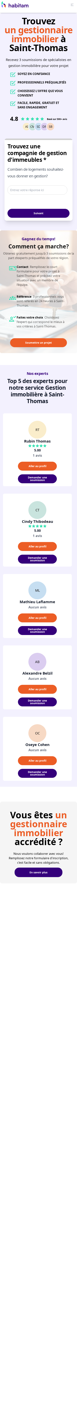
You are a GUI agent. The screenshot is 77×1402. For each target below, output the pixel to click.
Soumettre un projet (38, 342)
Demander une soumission (37, 479)
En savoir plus (38, 872)
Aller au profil (37, 466)
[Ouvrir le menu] (72, 4)
